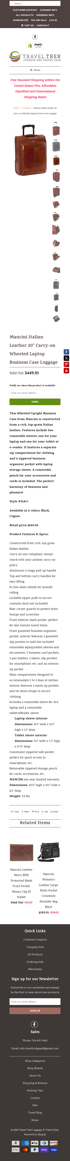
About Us (35, 1076)
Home (35, 1120)
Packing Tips (35, 1091)
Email (55, 811)
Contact (35, 1098)
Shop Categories (35, 1061)
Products (26, 108)
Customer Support (25, 10)
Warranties (20, 20)
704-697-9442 (39, 20)
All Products (24, 15)
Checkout (43, 25)
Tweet (16, 811)
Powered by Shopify (35, 1135)
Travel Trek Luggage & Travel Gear (39, 1130)
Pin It (37, 811)
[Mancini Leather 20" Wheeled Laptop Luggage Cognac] (30, 150)
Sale (35, 1105)
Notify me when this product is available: (33, 386)
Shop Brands (35, 1068)
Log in (53, 20)
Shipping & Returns (35, 1083)
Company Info (48, 10)
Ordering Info (45, 15)
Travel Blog (35, 1113)
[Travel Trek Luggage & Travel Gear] (35, 57)
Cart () (29, 25)
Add (46, 811)
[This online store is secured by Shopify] (35, 46)
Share (26, 811)
